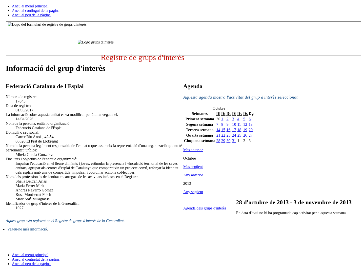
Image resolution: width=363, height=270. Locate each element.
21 (218, 135)
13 (251, 124)
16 (228, 130)
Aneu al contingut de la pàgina (36, 10)
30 (228, 141)
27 (251, 135)
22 (223, 135)
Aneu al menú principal (30, 6)
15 (223, 130)
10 (234, 124)
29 (223, 141)
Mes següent (193, 167)
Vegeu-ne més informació (27, 229)
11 (239, 124)
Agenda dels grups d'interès (204, 208)
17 (234, 130)
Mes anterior (193, 150)
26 (245, 135)
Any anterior (193, 175)
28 (218, 141)
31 (234, 141)
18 (239, 130)
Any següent (193, 192)
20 (251, 130)
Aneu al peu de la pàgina (31, 15)
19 (245, 130)
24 (234, 135)
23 (228, 135)
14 (218, 130)
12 (245, 124)
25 (239, 135)
